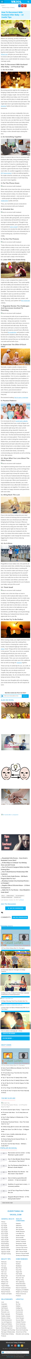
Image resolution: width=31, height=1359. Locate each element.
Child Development (6, 1320)
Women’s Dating (5, 1318)
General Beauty (5, 1289)
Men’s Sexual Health (21, 1251)
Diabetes (18, 1223)
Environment (19, 1312)
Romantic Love (17, 897)
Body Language (5, 1314)
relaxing (19, 662)
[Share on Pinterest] (22, 5)
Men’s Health (4, 1239)
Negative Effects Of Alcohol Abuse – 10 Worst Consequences (15, 886)
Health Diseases (20, 1231)
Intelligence (19, 1308)
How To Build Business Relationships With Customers (14, 873)
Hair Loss (3, 1271)
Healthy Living (20, 1279)
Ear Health (4, 1225)
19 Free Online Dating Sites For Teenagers (13, 948)
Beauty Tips (4, 1275)
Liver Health (4, 1235)
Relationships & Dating (8, 7)
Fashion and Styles (6, 1293)
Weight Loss (4, 1283)
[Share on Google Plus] (25, 5)
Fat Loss (3, 1266)
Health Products (20, 1235)
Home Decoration (20, 1326)
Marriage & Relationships (7, 897)
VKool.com (4, 54)
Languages (4, 1306)
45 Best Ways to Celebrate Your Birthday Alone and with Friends (14, 864)
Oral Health (4, 1229)
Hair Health (19, 1273)
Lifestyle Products (21, 1322)
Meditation (19, 1266)
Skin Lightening (20, 1281)
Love (2, 1302)
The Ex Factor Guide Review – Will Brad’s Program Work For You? (14, 877)
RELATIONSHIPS (7, 1299)
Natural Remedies (21, 1285)
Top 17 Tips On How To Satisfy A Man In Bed (14, 1077)
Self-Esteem (4, 1308)
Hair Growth (4, 1279)
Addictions (19, 1225)
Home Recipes (20, 1318)
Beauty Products (5, 1291)
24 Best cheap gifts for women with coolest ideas (15, 1126)
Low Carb (4, 1223)
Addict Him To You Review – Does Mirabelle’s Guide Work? (15, 891)
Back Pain (18, 1267)
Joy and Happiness (20, 895)
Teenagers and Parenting (8, 1330)
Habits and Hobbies (6, 1324)
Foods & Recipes (6, 1287)
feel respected (25, 300)
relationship (4, 200)
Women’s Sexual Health (22, 1253)
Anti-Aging (4, 1267)
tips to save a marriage (21, 397)
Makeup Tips (4, 1281)
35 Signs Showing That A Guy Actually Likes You (14, 1001)
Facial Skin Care (20, 1275)
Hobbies (18, 1306)
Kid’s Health (4, 1231)
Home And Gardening (22, 1330)
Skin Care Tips (20, 1277)
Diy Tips (18, 1304)
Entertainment (20, 1316)
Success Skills (20, 1320)
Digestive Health (5, 1251)
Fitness (3, 1221)
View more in (6, 1203)
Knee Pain (19, 1269)
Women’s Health (5, 1249)
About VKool (19, 1348)
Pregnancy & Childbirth (22, 1289)
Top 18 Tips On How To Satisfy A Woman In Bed (15, 1080)
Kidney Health (5, 1245)
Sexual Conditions (21, 1239)
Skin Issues (19, 1227)
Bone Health (4, 1233)
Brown (22, 900)
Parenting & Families (7, 1326)
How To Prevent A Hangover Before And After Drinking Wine (15, 868)
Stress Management (6, 1328)
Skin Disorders (20, 1229)
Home (3, 5)
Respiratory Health (21, 1243)
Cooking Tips (19, 1310)
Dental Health (5, 1241)
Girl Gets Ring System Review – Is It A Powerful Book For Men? (14, 1106)
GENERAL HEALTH (7, 1219)
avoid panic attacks (22, 421)
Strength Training (6, 1253)
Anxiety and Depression (22, 1255)
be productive (12, 332)
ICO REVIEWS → (8, 1038)
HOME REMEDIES (22, 1259)
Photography (19, 1314)
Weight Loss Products (22, 1291)
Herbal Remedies (20, 1283)
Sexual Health (20, 1237)
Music (17, 1302)
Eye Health (4, 1227)
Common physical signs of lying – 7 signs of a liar (15, 1109)
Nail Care (18, 1261)
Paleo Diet (4, 1277)
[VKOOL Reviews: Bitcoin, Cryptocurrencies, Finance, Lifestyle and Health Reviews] (17, 1)
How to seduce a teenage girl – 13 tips (11, 1031)
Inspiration (4, 1304)
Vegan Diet (19, 1271)
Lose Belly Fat (20, 1233)
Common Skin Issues (21, 1247)
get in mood (13, 227)
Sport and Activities (21, 1328)
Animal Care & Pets (21, 1332)
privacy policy (10, 1356)
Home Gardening (20, 1324)
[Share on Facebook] (19, 5)
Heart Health (4, 1237)
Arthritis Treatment (21, 1241)
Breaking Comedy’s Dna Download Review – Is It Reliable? (15, 882)
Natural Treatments (21, 1287)
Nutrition (18, 1263)
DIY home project (6, 173)
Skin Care (4, 1273)
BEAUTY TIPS (6, 1259)
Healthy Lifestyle (10, 895)
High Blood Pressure (21, 1249)
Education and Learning (22, 1334)
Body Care (4, 1269)
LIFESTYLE (20, 1299)
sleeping (3, 106)
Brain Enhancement (21, 1245)
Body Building (5, 1243)
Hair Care (4, 1263)
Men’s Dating (4, 1310)
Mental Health (5, 1247)
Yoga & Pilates (5, 1285)
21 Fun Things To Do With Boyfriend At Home (14, 1088)
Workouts (3, 1261)
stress (2, 649)
